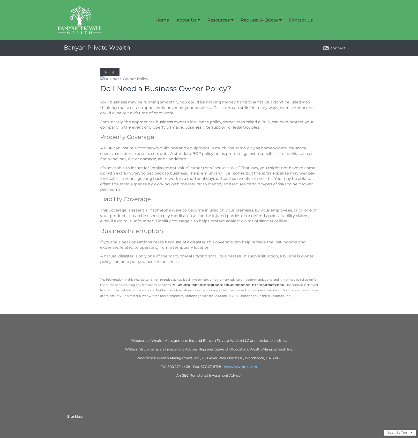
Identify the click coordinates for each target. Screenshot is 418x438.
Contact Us (301, 20)
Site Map (75, 416)
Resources (218, 20)
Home (162, 20)
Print (110, 72)
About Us (186, 20)
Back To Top (398, 432)
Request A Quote (259, 20)
